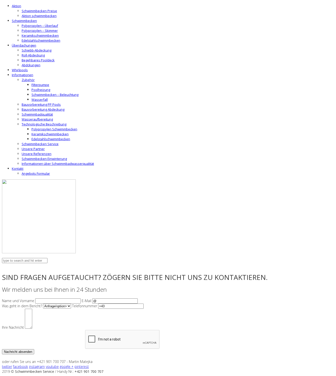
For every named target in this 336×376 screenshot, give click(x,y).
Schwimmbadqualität (37, 114)
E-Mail (86, 300)
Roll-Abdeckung (33, 55)
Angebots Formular (36, 173)
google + (67, 366)
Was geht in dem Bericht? (22, 306)
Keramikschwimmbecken (40, 35)
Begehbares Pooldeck (38, 60)
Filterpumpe (40, 85)
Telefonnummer (84, 306)
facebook (20, 366)
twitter (7, 366)
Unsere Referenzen (36, 154)
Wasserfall (39, 99)
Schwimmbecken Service (40, 144)
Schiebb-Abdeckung (36, 50)
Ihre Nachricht (13, 327)
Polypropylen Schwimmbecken (54, 129)
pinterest (82, 366)
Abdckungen (31, 65)
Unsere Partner (33, 149)
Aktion (16, 6)
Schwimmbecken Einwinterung (44, 158)
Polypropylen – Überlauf (40, 25)
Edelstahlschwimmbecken (41, 40)
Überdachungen (24, 45)
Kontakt (17, 168)
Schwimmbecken (24, 20)
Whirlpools (20, 70)
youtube (52, 366)
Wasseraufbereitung (37, 119)
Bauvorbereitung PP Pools (41, 104)
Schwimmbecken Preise (39, 11)
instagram (37, 366)
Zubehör (28, 80)
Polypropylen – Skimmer (40, 30)
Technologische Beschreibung (44, 124)
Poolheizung (40, 89)
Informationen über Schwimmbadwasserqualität (58, 163)
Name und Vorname (18, 300)
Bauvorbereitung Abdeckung (43, 109)
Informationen (22, 75)
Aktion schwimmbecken (39, 16)
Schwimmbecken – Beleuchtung (54, 94)
